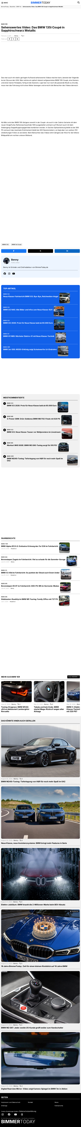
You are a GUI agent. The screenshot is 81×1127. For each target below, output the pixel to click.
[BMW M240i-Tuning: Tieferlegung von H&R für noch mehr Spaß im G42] (72, 460)
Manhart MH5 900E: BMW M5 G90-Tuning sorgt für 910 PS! (32, 445)
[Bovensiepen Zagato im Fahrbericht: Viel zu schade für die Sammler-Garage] (72, 561)
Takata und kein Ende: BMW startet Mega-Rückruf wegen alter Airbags (49, 709)
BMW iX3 (6, 294)
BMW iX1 (6, 334)
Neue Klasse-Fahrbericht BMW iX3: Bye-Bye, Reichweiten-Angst (30, 296)
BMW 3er (6, 347)
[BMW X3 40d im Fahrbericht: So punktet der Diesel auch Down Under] (66, 574)
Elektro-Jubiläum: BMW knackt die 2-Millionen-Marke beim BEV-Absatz (33, 905)
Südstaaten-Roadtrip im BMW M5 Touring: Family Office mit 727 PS (29, 599)
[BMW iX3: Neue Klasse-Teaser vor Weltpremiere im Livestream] (67, 433)
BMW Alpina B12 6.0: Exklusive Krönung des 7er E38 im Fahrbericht (29, 546)
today (40, 2)
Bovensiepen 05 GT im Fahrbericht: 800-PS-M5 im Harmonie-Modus (30, 586)
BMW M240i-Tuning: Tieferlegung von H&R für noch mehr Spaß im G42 (33, 781)
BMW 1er (18, 6)
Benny (16, 36)
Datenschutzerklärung (27, 1111)
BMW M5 (10, 443)
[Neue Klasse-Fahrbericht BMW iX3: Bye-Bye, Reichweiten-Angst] (64, 298)
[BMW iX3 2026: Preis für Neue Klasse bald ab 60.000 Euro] (59, 324)
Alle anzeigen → (73, 677)
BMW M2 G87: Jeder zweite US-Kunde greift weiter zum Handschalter (32, 1028)
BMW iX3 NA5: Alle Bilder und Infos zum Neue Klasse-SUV (28, 310)
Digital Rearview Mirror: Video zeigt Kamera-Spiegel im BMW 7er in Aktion (34, 1089)
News (56, 1102)
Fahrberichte (59, 1106)
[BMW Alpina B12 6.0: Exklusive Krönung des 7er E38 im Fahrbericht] (64, 548)
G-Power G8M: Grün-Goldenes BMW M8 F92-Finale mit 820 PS (33, 419)
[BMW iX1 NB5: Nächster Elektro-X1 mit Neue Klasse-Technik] (60, 337)
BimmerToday (5, 6)
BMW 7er (4, 544)
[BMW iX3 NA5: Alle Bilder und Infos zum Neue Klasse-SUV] (59, 311)
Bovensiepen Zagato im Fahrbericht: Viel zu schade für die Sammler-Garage (33, 559)
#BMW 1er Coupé (16, 244)
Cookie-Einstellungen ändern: (10, 1111)
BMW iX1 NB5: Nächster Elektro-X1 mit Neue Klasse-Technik (28, 336)
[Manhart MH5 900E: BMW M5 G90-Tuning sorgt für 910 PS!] (63, 447)
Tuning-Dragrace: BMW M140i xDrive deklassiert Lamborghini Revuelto (15, 709)
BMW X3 (4, 570)
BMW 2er (10, 456)
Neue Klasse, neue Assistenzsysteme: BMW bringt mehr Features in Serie (34, 843)
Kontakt (30, 1102)
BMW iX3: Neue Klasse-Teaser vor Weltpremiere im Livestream (34, 432)
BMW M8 (10, 416)
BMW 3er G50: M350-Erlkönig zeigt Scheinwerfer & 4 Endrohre (30, 349)
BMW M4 (4, 557)
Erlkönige (4, 1106)
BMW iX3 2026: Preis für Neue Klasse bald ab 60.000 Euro (28, 323)
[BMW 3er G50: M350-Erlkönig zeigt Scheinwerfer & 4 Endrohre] (63, 351)
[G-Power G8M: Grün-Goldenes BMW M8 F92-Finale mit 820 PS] (66, 420)
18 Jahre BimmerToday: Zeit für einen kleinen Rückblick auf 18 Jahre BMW (34, 966)
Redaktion (14, 548)
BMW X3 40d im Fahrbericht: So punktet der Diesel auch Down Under (30, 573)
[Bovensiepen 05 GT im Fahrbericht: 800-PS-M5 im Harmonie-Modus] (65, 587)
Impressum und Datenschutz (10, 1102)
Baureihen (12, 6)
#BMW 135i (5, 244)
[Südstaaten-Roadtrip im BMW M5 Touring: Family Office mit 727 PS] (64, 601)
